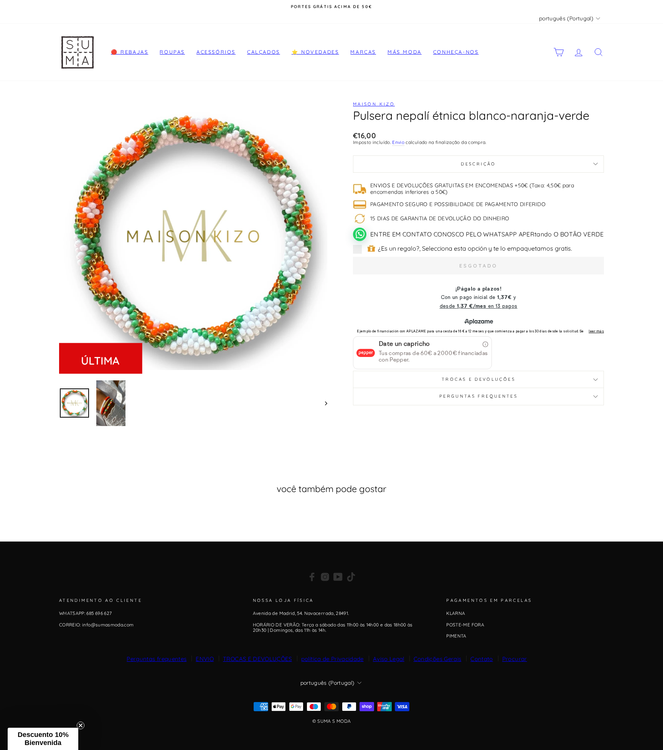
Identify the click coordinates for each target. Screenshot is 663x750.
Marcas (363, 52)
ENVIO (205, 659)
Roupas (172, 52)
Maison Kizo (374, 104)
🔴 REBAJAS (129, 52)
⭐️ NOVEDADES (315, 52)
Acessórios (216, 52)
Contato (481, 659)
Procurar (514, 659)
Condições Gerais (438, 659)
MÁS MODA (405, 52)
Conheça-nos (456, 52)
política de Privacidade (332, 659)
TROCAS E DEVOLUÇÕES (257, 659)
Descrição (478, 164)
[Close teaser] (80, 725)
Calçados (263, 52)
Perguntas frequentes (478, 396)
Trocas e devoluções (478, 379)
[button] (43, 739)
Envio (398, 142)
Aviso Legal (388, 659)
